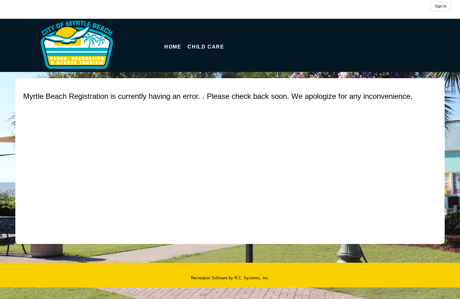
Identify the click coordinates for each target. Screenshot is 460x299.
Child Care (205, 46)
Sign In (441, 6)
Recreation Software (209, 278)
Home (172, 46)
